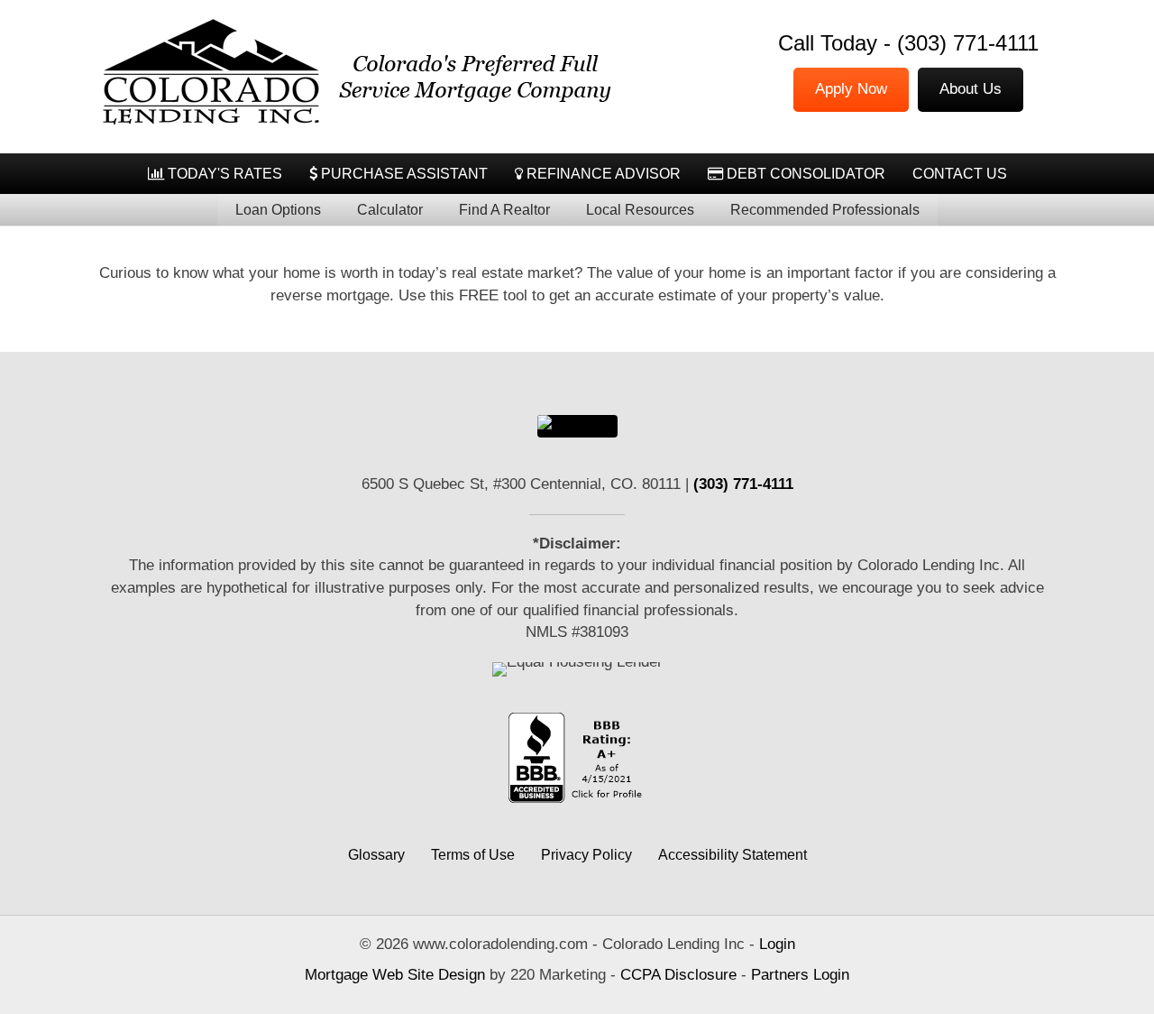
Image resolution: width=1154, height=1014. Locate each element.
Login (777, 944)
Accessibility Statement (732, 854)
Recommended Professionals (825, 209)
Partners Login (800, 974)
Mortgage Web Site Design (395, 974)
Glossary (376, 854)
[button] (577, 425)
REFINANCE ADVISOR (602, 173)
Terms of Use (473, 854)
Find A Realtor (504, 209)
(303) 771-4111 (968, 43)
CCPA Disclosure (678, 974)
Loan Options (278, 209)
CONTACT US (959, 173)
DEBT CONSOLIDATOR (804, 173)
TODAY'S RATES (223, 173)
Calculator (390, 209)
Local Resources (640, 209)
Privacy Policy (586, 854)
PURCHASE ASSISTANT (402, 173)
